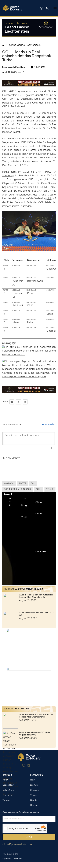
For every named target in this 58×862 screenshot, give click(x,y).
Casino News (8, 785)
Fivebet (22, 483)
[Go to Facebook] (29, 766)
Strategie (34, 790)
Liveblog (34, 805)
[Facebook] (11, 401)
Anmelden (49, 425)
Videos (33, 795)
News (32, 780)
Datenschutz (17, 858)
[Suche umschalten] (47, 8)
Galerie (33, 800)
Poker (39, 489)
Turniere (6, 800)
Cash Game (9, 483)
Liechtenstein (21, 709)
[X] (18, 401)
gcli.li (48, 199)
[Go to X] (34, 766)
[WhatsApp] (25, 401)
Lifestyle (34, 785)
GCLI (33, 483)
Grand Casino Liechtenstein (25, 45)
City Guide (7, 795)
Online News (8, 790)
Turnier (50, 489)
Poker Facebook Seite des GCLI (25, 202)
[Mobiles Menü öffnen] (55, 8)
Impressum (7, 858)
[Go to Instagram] (23, 766)
